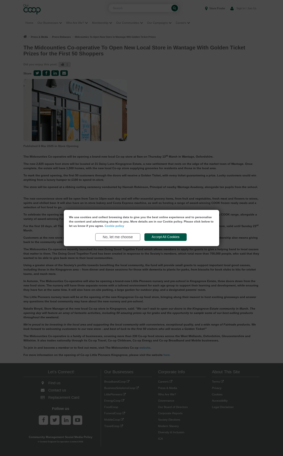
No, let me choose (118, 237)
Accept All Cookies (165, 237)
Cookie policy (114, 225)
